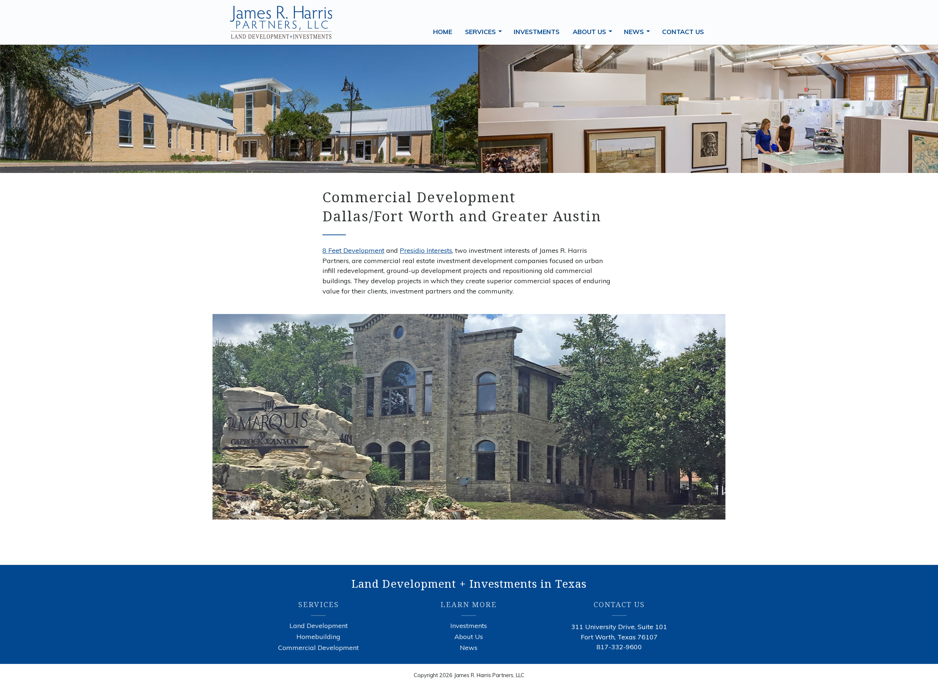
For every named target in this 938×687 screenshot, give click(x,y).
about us (594, 31)
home (442, 31)
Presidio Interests (426, 250)
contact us (683, 31)
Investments (468, 626)
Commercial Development (318, 648)
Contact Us (619, 604)
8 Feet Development (353, 250)
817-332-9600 (619, 647)
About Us (468, 637)
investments (537, 31)
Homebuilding (318, 637)
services (485, 31)
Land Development (318, 626)
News (638, 31)
